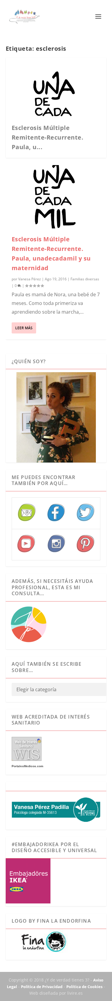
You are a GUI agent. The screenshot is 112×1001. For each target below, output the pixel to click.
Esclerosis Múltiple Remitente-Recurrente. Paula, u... (48, 137)
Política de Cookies (84, 986)
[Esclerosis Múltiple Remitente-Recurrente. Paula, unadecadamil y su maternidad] (56, 197)
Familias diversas (84, 279)
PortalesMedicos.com (27, 766)
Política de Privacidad (41, 986)
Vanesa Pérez (29, 279)
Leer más (24, 327)
